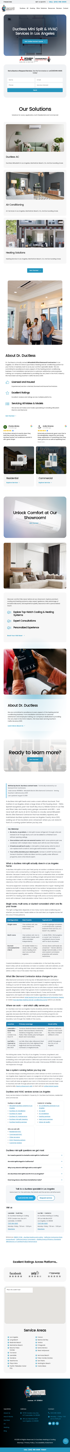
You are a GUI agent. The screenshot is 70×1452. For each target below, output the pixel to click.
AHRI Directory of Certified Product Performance (21, 1242)
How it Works (8, 1417)
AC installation (44, 1114)
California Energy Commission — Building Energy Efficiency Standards (38, 1239)
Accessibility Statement (44, 1443)
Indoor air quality (44, 1122)
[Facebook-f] (53, 1423)
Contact (65, 8)
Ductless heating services (18, 1122)
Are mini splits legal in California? (21, 1161)
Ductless (22, 8)
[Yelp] (57, 1423)
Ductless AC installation (17, 1111)
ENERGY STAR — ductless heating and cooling (28, 1237)
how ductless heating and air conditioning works (30, 1000)
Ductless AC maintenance (18, 1116)
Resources (51, 8)
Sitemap (20, 1443)
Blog (5, 1431)
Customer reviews (15, 1143)
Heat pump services (46, 1119)
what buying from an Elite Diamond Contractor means (44, 997)
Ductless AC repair (15, 1114)
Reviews (59, 8)
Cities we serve (14, 1137)
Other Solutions (41, 8)
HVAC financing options (17, 1140)
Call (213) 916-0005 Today (35, 1450)
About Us (7, 1413)
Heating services (44, 1116)
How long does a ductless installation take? (25, 1180)
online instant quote (51, 1086)
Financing (8, 2)
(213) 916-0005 (56, 71)
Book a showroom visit (24, 1086)
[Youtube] (49, 1423)
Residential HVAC (15, 1132)
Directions (11, 1229)
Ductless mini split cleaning (18, 1119)
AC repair (42, 1111)
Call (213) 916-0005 (57, 2)
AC (28, 8)
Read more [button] (32, 442)
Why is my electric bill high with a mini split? (25, 1168)
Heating (32, 8)
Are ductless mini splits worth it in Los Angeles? (26, 1174)
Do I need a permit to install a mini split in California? (28, 1155)
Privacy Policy (29, 1443)
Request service (46, 1198)
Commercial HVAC (15, 1134)
